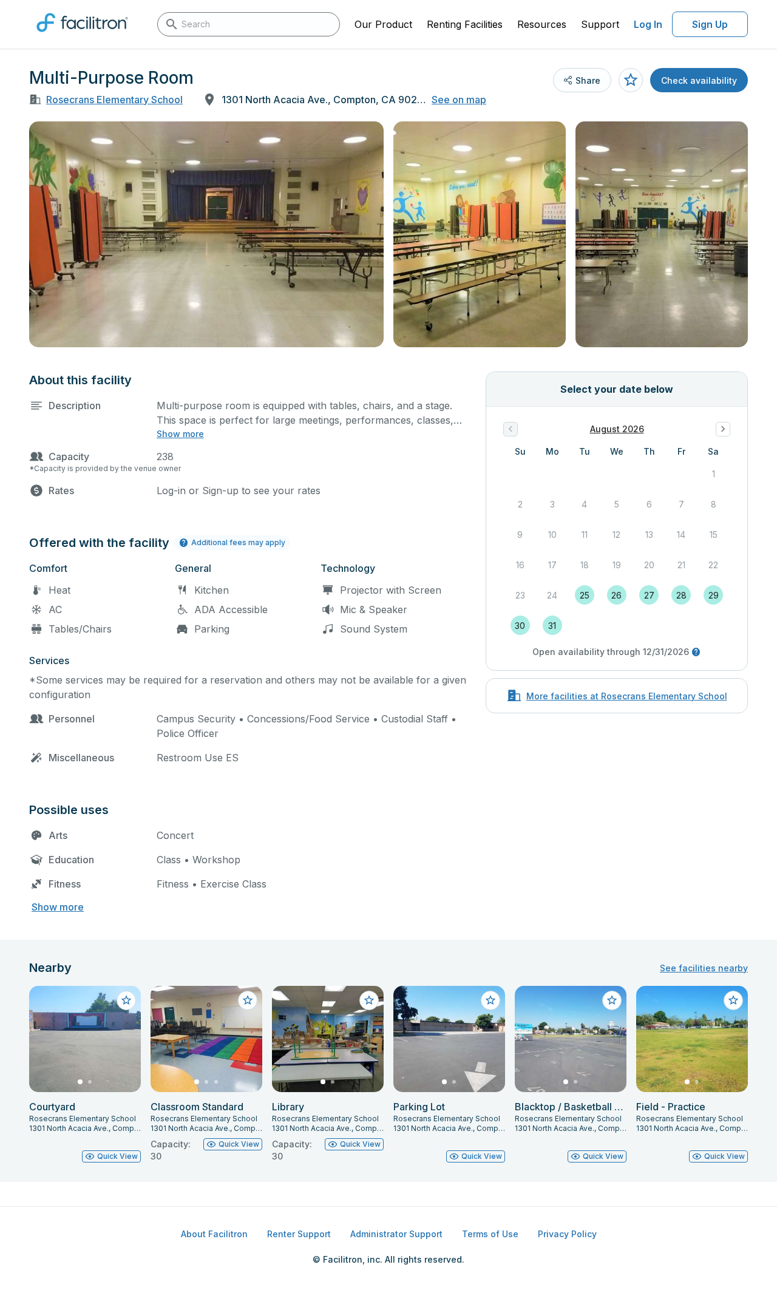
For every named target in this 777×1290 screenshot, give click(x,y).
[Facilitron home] (82, 36)
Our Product (383, 24)
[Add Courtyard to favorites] (126, 1000)
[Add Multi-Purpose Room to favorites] (631, 80)
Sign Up (710, 24)
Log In (648, 24)
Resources (541, 24)
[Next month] (723, 429)
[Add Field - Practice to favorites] (733, 1000)
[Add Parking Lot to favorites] (490, 1000)
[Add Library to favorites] (369, 1000)
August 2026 (617, 429)
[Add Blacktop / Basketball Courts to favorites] (612, 1000)
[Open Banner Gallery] (206, 234)
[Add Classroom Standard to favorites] (247, 1000)
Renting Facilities (465, 24)
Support (600, 24)
